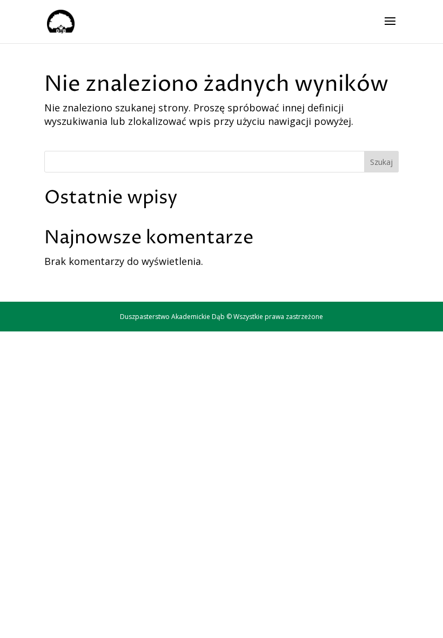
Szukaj (381, 162)
